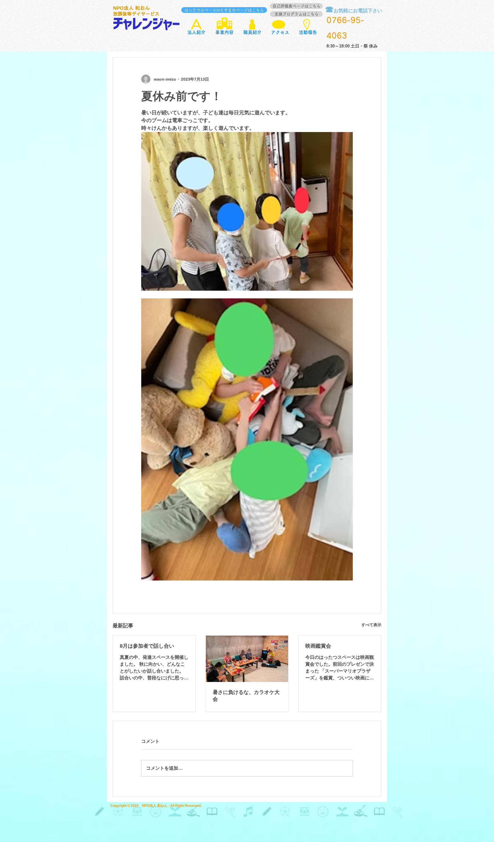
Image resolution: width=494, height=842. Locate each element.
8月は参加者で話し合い (147, 646)
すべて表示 (371, 624)
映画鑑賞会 (318, 646)
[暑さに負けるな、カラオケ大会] (247, 659)
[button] (224, 32)
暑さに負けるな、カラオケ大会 (246, 695)
